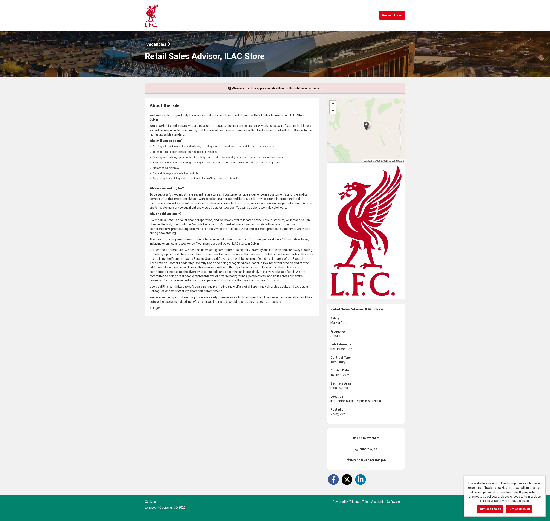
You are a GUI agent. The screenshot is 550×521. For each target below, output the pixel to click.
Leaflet (367, 160)
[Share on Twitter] (347, 479)
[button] (366, 125)
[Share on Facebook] (333, 479)
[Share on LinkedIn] (360, 479)
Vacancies (157, 44)
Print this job (367, 449)
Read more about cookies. (511, 501)
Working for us (392, 15)
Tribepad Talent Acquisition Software (374, 501)
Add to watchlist (367, 438)
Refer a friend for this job (368, 460)
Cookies (150, 501)
